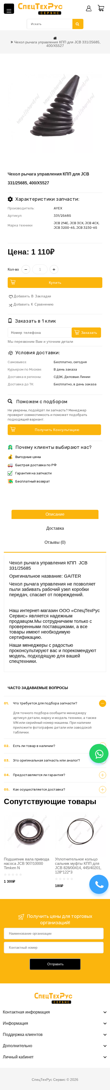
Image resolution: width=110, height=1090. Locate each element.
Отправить (55, 964)
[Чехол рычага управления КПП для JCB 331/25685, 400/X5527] (55, 106)
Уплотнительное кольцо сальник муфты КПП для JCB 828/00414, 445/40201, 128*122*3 (78, 865)
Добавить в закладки (32, 296)
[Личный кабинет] (89, 8)
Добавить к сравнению (34, 304)
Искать (77, 24)
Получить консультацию (57, 430)
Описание (55, 514)
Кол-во (13, 269)
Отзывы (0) (55, 542)
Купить (55, 283)
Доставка (55, 528)
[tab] (55, 703)
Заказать (89, 333)
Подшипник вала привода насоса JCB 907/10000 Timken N (26, 863)
